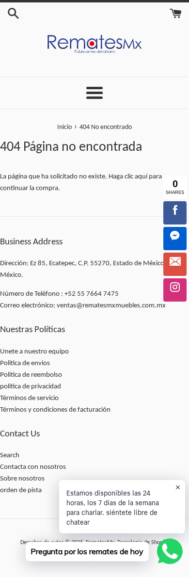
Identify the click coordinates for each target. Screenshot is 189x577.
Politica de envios (25, 363)
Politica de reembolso (31, 375)
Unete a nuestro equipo (34, 351)
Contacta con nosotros (33, 467)
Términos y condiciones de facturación (55, 410)
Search (9, 455)
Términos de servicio (29, 398)
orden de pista (21, 490)
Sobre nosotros (22, 478)
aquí (141, 176)
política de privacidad (30, 386)
